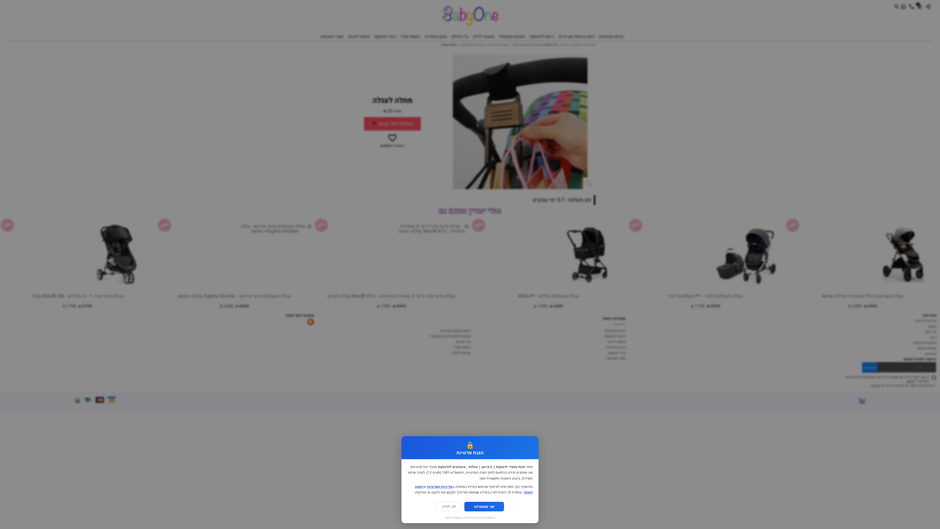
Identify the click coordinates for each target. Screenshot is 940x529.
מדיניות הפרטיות (439, 486)
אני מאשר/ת (484, 507)
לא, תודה (449, 506)
